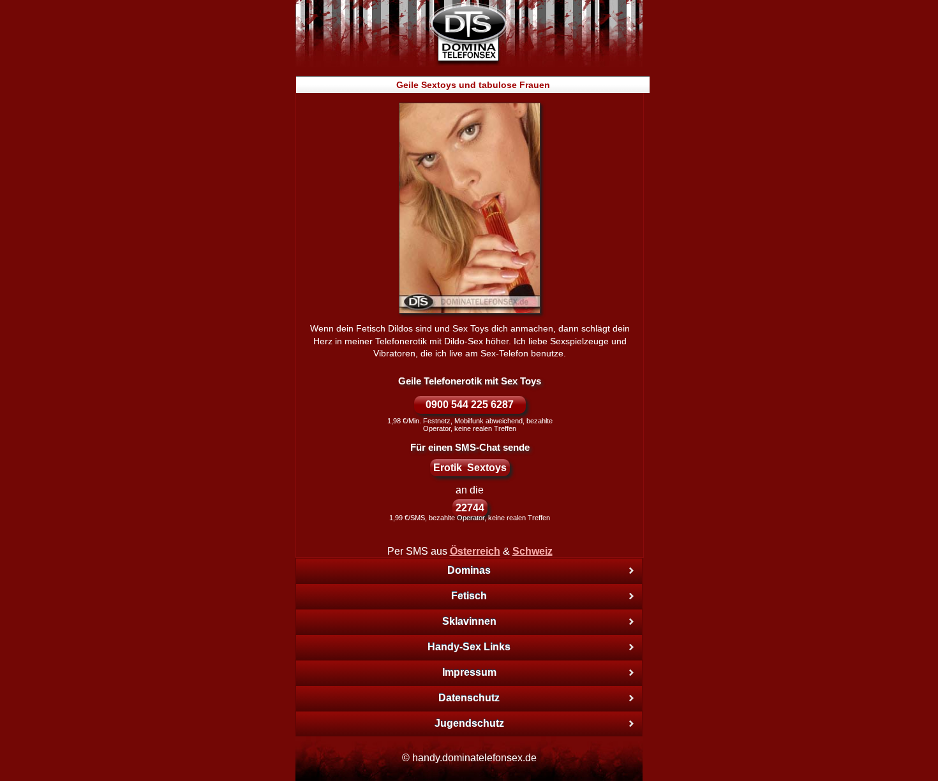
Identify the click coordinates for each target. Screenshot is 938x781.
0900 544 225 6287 (470, 404)
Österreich (475, 551)
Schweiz (532, 551)
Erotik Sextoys (470, 467)
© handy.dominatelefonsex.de (469, 757)
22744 (470, 507)
